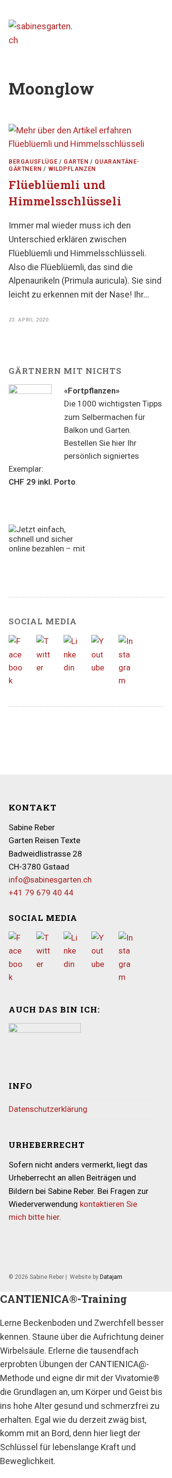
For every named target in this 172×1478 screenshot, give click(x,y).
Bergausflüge (33, 161)
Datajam (111, 1277)
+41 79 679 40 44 (41, 892)
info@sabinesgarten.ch (50, 879)
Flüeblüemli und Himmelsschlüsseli (65, 193)
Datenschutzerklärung (48, 1109)
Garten (76, 161)
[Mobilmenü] (160, 33)
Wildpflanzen (72, 169)
